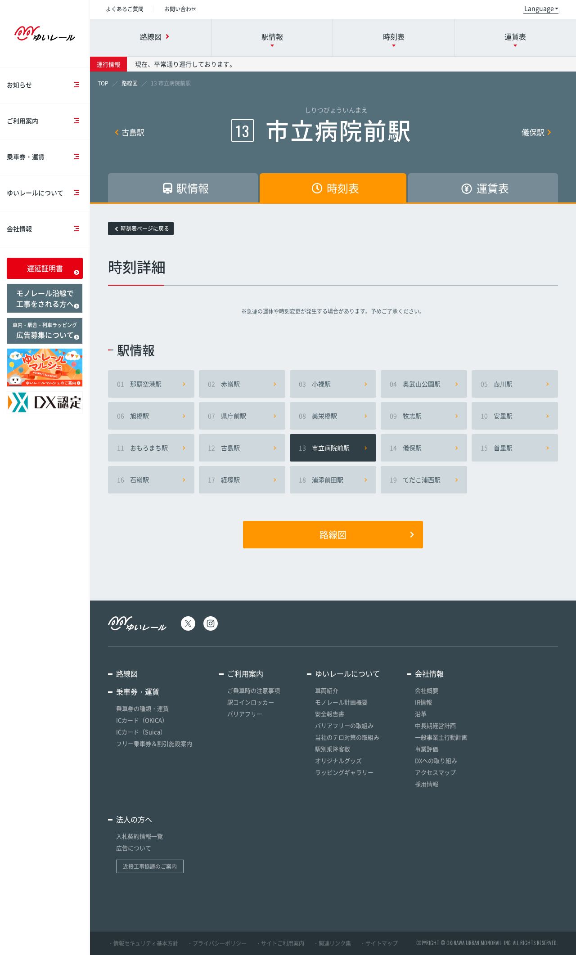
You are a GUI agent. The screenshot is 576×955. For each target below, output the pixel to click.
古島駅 (133, 132)
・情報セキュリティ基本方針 (143, 943)
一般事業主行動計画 (441, 737)
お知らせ (19, 84)
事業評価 (426, 748)
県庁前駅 (227, 415)
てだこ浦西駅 (415, 479)
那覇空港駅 (139, 383)
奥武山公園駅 (415, 383)
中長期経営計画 (435, 725)
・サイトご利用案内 (280, 943)
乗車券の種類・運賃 (142, 708)
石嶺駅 (133, 479)
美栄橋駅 (318, 415)
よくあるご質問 (125, 9)
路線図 (333, 534)
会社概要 (426, 690)
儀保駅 (533, 132)
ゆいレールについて (35, 192)
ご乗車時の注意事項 (253, 690)
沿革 (421, 713)
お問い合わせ (180, 9)
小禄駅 (315, 383)
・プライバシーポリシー (217, 943)
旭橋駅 (133, 415)
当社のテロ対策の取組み (347, 737)
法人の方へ (134, 819)
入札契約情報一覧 (139, 836)
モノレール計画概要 (341, 702)
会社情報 (19, 228)
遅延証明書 (45, 268)
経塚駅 (224, 479)
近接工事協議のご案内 (150, 866)
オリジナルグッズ (338, 760)
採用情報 (426, 784)
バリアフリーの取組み (344, 725)
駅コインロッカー (250, 702)
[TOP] (103, 83)
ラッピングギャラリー (344, 772)
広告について (133, 847)
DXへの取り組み (436, 760)
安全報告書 (329, 713)
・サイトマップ (379, 943)
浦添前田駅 (321, 479)
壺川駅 (497, 383)
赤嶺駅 (224, 383)
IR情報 (423, 702)
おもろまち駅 (142, 447)
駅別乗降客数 (332, 748)
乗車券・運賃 (26, 156)
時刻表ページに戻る (145, 228)
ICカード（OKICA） (142, 720)
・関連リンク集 (332, 943)
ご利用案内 (22, 120)
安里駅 (497, 415)
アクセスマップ (435, 772)
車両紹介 (326, 690)
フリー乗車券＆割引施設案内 (154, 743)
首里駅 (497, 447)
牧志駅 (406, 415)
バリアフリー (244, 713)
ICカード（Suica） (141, 731)
